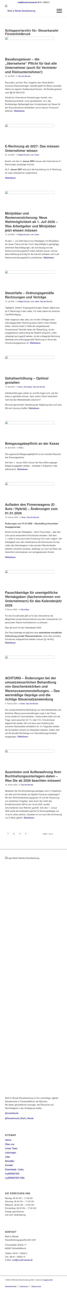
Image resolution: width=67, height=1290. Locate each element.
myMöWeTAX (12, 1173)
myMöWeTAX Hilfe (14, 1177)
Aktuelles (9, 1160)
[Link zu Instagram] (59, 1283)
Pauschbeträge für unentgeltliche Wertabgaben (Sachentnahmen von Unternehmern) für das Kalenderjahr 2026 (33, 598)
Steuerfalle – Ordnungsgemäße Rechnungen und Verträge (29, 294)
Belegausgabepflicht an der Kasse (32, 443)
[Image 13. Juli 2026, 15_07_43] (29, 200)
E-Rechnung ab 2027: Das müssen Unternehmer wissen (32, 148)
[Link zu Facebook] (55, 1283)
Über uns (9, 1144)
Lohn (32, 155)
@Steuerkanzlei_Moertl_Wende (19, 1118)
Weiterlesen (19, 110)
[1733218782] (29, 758)
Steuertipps (28, 387)
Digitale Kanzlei (23, 155)
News (37, 155)
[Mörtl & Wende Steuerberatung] (27, 11)
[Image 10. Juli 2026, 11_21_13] (29, 279)
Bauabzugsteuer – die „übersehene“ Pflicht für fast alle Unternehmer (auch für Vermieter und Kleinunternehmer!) (31, 65)
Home (8, 1139)
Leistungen (10, 1152)
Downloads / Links (14, 1169)
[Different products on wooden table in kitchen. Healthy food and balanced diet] (29, 665)
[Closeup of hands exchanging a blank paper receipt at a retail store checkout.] (29, 430)
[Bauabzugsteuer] (29, 46)
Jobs (7, 1156)
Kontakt (9, 1165)
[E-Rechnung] (29, 133)
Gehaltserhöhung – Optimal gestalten (26, 380)
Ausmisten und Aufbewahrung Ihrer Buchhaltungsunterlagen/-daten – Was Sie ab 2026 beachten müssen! (33, 776)
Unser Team (11, 1148)
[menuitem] (57, 11)
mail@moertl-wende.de (27, 2)
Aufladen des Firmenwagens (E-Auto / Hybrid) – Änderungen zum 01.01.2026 (31, 508)
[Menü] (57, 11)
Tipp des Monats (24, 76)
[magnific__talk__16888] (29, 365)
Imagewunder (48, 1279)
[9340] (29, 491)
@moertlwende (11, 1113)
